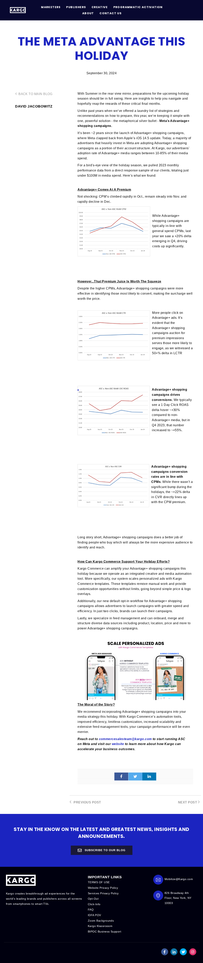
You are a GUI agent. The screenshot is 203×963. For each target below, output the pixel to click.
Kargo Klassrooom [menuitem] (100, 926)
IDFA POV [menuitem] (94, 915)
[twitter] (135, 776)
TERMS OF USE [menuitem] (99, 882)
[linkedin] (149, 776)
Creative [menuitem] (100, 7)
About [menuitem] (88, 13)
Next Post (188, 802)
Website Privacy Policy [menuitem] (103, 887)
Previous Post (87, 802)
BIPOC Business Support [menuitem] (104, 931)
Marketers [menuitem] (51, 7)
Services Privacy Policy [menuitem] (103, 893)
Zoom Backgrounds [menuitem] (101, 920)
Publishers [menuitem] (76, 7)
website (118, 744)
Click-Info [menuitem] (94, 904)
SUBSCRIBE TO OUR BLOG (104, 850)
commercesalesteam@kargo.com (125, 739)
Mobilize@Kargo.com (179, 879)
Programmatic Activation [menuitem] (138, 7)
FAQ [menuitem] (91, 909)
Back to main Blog (35, 94)
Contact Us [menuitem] (111, 13)
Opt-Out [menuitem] (93, 898)
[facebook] (121, 776)
